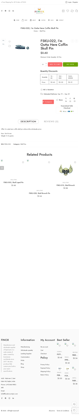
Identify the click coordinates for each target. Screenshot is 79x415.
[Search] (76, 11)
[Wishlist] (9, 41)
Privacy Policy (45, 364)
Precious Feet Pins (70, 357)
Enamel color (60, 358)
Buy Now (70, 64)
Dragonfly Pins (62, 372)
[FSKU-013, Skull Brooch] (65, 170)
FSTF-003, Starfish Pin (60, 354)
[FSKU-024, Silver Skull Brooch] (76, 40)
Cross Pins (68, 373)
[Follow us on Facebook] (2, 11)
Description (28, 121)
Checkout (43, 353)
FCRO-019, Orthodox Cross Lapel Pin (67, 375)
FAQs (22, 360)
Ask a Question (48, 89)
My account (44, 347)
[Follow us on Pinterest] (5, 11)
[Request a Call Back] (74, 404)
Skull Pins (42, 31)
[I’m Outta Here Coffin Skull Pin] (3, 40)
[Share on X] (66, 98)
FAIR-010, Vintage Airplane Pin (75, 380)
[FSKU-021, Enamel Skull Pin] (72, 40)
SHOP (26, 20)
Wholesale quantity (27, 350)
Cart (42, 350)
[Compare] (9, 46)
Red (63, 364)
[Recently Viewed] (74, 410)
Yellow (62, 367)
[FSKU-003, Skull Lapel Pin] (13, 168)
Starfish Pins (61, 351)
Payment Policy (45, 368)
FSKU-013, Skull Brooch (66, 185)
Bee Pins (75, 352)
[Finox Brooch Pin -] (39, 11)
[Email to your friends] (75, 101)
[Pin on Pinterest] (74, 98)
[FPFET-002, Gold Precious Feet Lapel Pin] (67, 349)
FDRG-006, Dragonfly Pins (60, 375)
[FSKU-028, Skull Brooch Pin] (39, 174)
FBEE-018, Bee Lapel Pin (75, 355)
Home (36, 31)
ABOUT (34, 20)
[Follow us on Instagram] (9, 11)
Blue (62, 361)
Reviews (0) (51, 121)
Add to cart (55, 64)
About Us (52, 411)
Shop (22, 367)
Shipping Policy (45, 371)
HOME (17, 20)
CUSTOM (43, 20)
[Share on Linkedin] (66, 101)
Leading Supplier (26, 353)
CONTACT (61, 20)
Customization (25, 357)
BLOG (52, 20)
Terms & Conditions (63, 411)
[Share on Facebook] (70, 98)
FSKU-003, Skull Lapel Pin (13, 182)
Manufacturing (25, 347)
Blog (22, 364)
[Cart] (63, 11)
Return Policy (45, 375)
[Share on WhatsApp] (70, 101)
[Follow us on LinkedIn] (13, 11)
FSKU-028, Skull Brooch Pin (39, 193)
